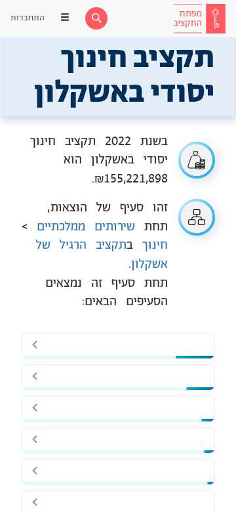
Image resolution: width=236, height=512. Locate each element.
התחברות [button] (27, 18)
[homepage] (199, 18)
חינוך (155, 245)
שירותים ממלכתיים (86, 227)
